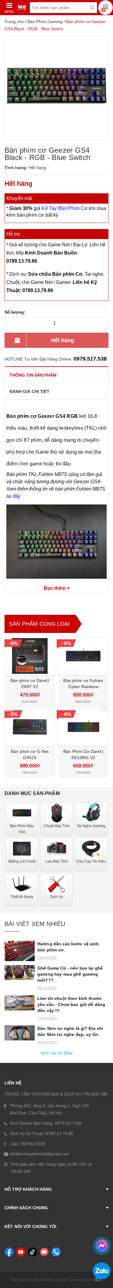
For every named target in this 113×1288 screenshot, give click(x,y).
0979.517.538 (90, 359)
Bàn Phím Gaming (44, 21)
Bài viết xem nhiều (35, 923)
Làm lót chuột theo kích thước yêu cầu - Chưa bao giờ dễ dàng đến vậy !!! (71, 1004)
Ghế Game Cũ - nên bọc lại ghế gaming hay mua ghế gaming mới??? (70, 974)
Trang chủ (14, 21)
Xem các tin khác (56, 1052)
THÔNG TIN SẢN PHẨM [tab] (33, 375)
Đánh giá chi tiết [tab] (29, 391)
